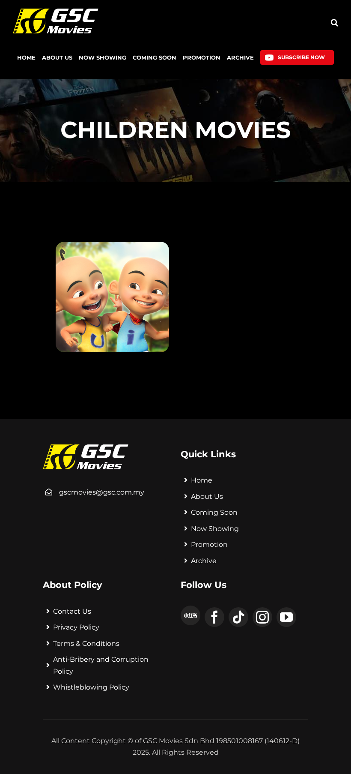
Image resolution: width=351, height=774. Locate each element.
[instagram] (262, 617)
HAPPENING (80, 300)
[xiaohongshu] (190, 615)
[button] (334, 22)
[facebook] (214, 617)
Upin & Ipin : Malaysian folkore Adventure (144, 316)
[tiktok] (238, 617)
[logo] (55, 12)
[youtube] (286, 617)
